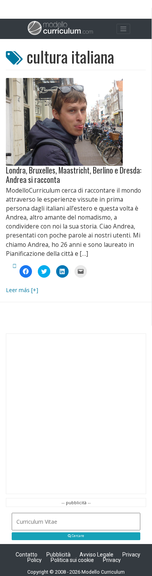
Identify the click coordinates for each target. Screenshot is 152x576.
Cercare (77, 535)
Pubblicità (58, 554)
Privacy (112, 560)
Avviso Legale (96, 554)
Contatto (26, 554)
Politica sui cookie (72, 560)
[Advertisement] (76, 414)
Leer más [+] (22, 290)
